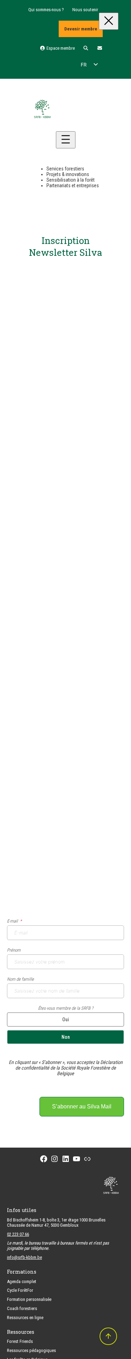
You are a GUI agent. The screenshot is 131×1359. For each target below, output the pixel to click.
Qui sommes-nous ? (46, 9)
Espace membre (59, 48)
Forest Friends (20, 1341)
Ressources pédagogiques (31, 1350)
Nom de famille (20, 979)
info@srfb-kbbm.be (24, 1257)
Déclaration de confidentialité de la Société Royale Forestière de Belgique (69, 1067)
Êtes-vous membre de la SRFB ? (65, 1008)
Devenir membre (80, 28)
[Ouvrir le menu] (65, 139)
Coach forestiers (22, 1308)
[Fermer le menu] (108, 21)
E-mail (12, 921)
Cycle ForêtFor (20, 1290)
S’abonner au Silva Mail (81, 1106)
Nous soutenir (85, 9)
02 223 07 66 (18, 1234)
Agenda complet (21, 1281)
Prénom (14, 950)
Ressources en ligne (25, 1317)
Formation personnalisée (29, 1299)
